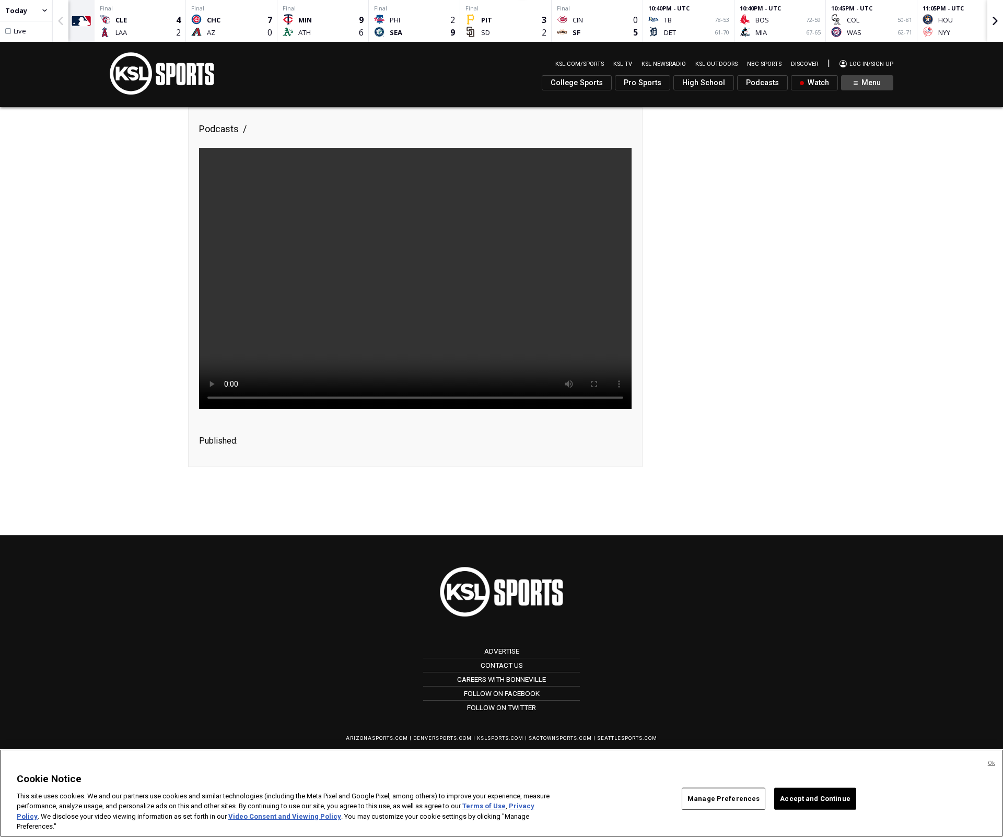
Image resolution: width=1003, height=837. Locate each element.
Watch (817, 82)
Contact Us (502, 665)
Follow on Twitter (501, 707)
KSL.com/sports (579, 64)
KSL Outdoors (716, 64)
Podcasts (762, 82)
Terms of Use (484, 806)
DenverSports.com (442, 738)
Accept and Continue (815, 799)
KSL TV (622, 64)
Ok (991, 763)
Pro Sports (642, 82)
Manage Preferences (723, 799)
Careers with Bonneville (501, 679)
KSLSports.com (500, 738)
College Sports (577, 82)
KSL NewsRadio (664, 64)
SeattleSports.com (627, 738)
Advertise (501, 651)
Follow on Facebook (502, 693)
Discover (804, 64)
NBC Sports (764, 64)
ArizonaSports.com (377, 738)
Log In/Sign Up (870, 64)
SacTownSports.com (560, 738)
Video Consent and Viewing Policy (284, 816)
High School (703, 82)
